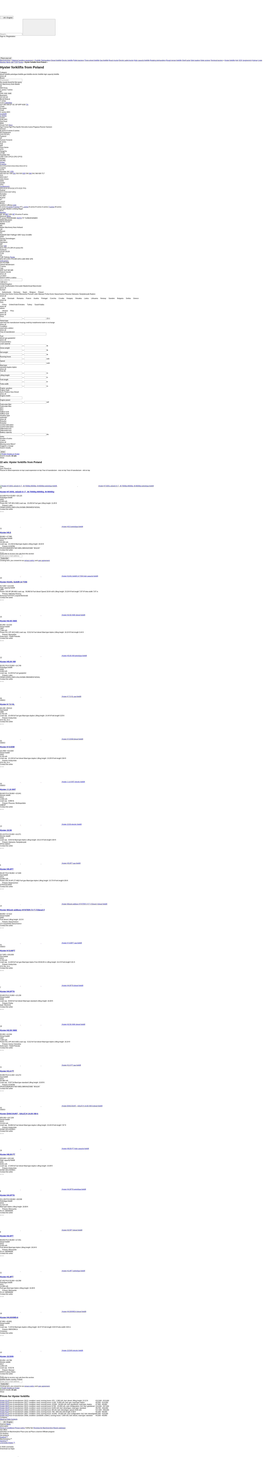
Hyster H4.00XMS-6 (9, 1317)
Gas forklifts (104, 60)
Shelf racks (186, 60)
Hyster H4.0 (4, 1415)
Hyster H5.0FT (6, 869)
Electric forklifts (67, 60)
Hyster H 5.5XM (7, 747)
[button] (132, 47)
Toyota (20, 62)
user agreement (44, 560)
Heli (236, 60)
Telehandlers (46, 60)
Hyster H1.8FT (6, 1277)
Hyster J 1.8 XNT (8, 789)
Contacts (14, 1419)
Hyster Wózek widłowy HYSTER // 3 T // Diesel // (22, 910)
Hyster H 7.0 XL (7, 704)
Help (8, 1419)
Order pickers (205, 60)
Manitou (3, 62)
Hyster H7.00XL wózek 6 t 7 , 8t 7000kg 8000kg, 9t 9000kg (27, 492)
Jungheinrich (247, 60)
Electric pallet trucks (126, 60)
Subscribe (4, 558)
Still (12, 62)
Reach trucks (113, 60)
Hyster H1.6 (4, 1401)
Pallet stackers (78, 60)
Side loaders (195, 60)
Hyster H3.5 (4, 1410)
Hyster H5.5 (5, 532)
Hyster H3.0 (4, 1404)
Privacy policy (20, 1428)
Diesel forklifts (56, 60)
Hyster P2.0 (4, 1412)
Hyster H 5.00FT (7, 951)
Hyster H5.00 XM (8, 662)
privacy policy (29, 560)
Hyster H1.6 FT (7, 1071)
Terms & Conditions (7, 1428)
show (3, 452)
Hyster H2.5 (4, 1402)
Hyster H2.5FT (6, 1236)
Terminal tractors (217, 60)
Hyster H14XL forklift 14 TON (13, 582)
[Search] (39, 27)
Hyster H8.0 (4, 1406)
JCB (240, 60)
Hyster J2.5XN (6, 1356)
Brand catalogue (59, 1428)
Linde (260, 60)
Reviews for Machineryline (43, 1428)
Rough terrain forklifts (174, 60)
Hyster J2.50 (6, 830)
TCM (16, 62)
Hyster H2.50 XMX (8, 621)
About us (3, 1419)
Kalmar (255, 60)
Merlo (8, 62)
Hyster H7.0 (4, 1414)
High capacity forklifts (141, 60)
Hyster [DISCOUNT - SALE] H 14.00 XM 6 (19, 1114)
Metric (8, 1424)
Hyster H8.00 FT (7, 1154)
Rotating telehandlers (158, 60)
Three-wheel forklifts (91, 60)
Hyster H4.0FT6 (7, 991)
